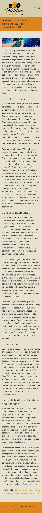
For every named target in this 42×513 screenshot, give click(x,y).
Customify (22, 509)
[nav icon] (39, 8)
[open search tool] (35, 8)
